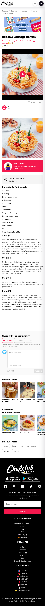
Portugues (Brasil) (24, 590)
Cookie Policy (24, 601)
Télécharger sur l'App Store (13, 479)
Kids (22, 529)
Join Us (22, 558)
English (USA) (23, 579)
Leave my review (37, 46)
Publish (38, 371)
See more (40, 411)
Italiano (23, 587)
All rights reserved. (36, 599)
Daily (22, 532)
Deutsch (24, 573)
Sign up (22, 511)
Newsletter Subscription (22, 523)
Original (22, 526)
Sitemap (33, 601)
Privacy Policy (13, 601)
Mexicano (23, 585)
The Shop (22, 550)
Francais (24, 570)
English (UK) (24, 576)
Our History (22, 547)
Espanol (24, 582)
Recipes (5, 11)
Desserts (14, 11)
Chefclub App (22, 552)
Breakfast (24, 11)
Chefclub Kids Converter (22, 561)
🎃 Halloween (22, 537)
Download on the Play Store (31, 479)
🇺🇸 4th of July (22, 534)
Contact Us (22, 555)
